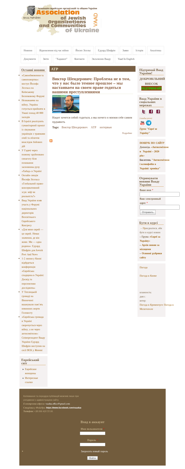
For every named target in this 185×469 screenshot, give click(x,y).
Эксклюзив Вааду (101, 59)
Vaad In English (126, 59)
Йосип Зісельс (83, 50)
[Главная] (61, 36)
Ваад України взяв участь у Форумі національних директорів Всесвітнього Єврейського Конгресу (32, 213)
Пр (144, 228)
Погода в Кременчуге (151, 304)
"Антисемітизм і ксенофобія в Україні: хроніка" (154, 164)
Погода (143, 267)
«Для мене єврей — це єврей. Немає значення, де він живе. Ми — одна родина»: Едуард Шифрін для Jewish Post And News (32, 242)
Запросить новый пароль (94, 451)
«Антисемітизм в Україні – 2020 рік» (154, 151)
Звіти (46, 59)
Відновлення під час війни (54, 50)
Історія (139, 50)
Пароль (92, 440)
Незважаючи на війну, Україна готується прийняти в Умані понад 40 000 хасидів (33, 108)
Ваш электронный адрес (150, 201)
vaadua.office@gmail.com (58, 403)
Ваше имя (146, 190)
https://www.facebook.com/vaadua (63, 407)
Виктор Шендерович (74, 127)
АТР (93, 127)
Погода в (148, 275)
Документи (30, 59)
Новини (28, 50)
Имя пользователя (92, 429)
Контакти (79, 59)
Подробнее (127, 133)
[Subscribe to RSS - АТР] (51, 141)
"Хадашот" (61, 59)
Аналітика (155, 50)
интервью (106, 127)
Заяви (125, 50)
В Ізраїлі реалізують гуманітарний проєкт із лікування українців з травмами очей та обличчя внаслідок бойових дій (33, 133)
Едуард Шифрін (106, 50)
